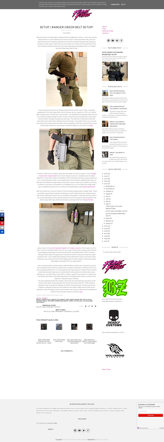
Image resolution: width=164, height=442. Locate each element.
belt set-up (84, 299)
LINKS (104, 29)
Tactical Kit (86, 200)
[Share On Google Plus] (92, 306)
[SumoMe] (2, 232)
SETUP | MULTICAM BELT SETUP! (116, 211)
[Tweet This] (85, 306)
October (108, 191)
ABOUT (104, 26)
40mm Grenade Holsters (58, 248)
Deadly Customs (75, 248)
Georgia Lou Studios (102, 439)
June (107, 199)
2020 (106, 226)
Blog (90, 299)
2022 (106, 181)
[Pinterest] (2, 223)
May (107, 201)
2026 (106, 173)
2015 (105, 238)
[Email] (2, 227)
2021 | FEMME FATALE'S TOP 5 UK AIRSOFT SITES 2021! (117, 93)
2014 (106, 241)
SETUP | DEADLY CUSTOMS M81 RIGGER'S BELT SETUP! (112, 53)
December (109, 186)
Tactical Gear (87, 301)
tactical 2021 (78, 301)
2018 (106, 231)
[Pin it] (95, 306)
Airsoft (38, 299)
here (91, 125)
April (107, 204)
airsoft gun (55, 299)
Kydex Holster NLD (89, 187)
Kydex (71, 301)
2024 (106, 176)
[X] (2, 219)
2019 (106, 228)
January (108, 223)
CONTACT (105, 33)
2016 (106, 236)
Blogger (39, 301)
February (109, 221)
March (108, 218)
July (107, 196)
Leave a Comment (41, 298)
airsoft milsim (74, 299)
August (108, 194)
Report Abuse (106, 369)
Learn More (115, 4)
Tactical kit (40, 302)
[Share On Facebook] (89, 306)
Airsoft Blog (46, 299)
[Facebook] (2, 215)
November (109, 189)
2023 (106, 178)
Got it (123, 4)
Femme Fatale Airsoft (62, 301)
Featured (51, 301)
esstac (45, 301)
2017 (105, 233)
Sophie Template (81, 439)
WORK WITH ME (107, 31)
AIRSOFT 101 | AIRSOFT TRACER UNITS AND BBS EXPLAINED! (117, 124)
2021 (105, 184)
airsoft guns (64, 299)
